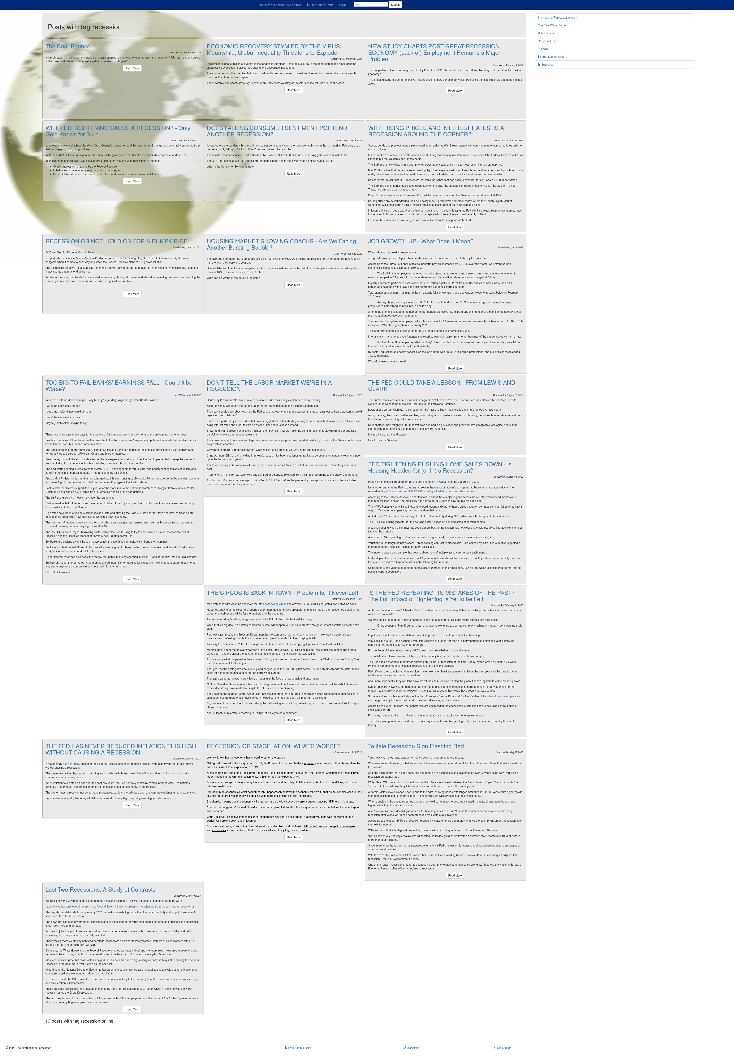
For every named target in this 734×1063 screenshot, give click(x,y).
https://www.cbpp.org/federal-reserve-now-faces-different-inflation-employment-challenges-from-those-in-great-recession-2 (119, 906)
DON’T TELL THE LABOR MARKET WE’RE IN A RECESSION (269, 385)
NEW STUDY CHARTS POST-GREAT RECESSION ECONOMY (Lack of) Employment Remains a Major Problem (434, 52)
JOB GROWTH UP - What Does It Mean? (421, 241)
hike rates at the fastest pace (498, 696)
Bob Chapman (546, 33)
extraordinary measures (302, 634)
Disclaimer (413, 1048)
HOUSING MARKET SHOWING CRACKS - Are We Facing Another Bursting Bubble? (281, 244)
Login (342, 5)
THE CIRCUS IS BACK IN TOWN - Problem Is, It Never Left (282, 592)
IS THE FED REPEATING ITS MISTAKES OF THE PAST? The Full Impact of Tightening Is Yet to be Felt (441, 595)
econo (219, 830)
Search (395, 5)
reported (309, 763)
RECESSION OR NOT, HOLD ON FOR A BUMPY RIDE (116, 241)
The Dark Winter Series (552, 25)
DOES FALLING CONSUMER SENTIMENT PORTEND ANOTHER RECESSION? (277, 131)
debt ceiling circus (275, 604)
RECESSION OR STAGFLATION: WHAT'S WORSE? (274, 746)
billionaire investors (315, 826)
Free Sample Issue (321, 5)
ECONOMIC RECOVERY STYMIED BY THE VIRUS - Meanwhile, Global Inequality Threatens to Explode (275, 49)
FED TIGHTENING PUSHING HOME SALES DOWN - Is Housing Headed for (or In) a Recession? (440, 467)
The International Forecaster (279, 4)
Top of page (503, 1048)
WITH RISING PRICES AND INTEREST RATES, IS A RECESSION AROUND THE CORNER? (436, 131)
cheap (255, 73)
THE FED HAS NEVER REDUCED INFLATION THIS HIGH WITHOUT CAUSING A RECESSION (120, 749)
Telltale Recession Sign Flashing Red (416, 746)
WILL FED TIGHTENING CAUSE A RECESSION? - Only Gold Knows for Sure (117, 131)
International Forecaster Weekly (557, 17)
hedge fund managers (342, 826)
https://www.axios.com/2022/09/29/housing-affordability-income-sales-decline (427, 491)
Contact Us (548, 41)
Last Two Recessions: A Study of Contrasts (100, 889)
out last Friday (71, 764)
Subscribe (547, 64)
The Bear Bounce (67, 46)
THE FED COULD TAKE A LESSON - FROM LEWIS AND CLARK (441, 385)
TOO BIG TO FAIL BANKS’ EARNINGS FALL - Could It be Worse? (118, 385)
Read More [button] (132, 68)
